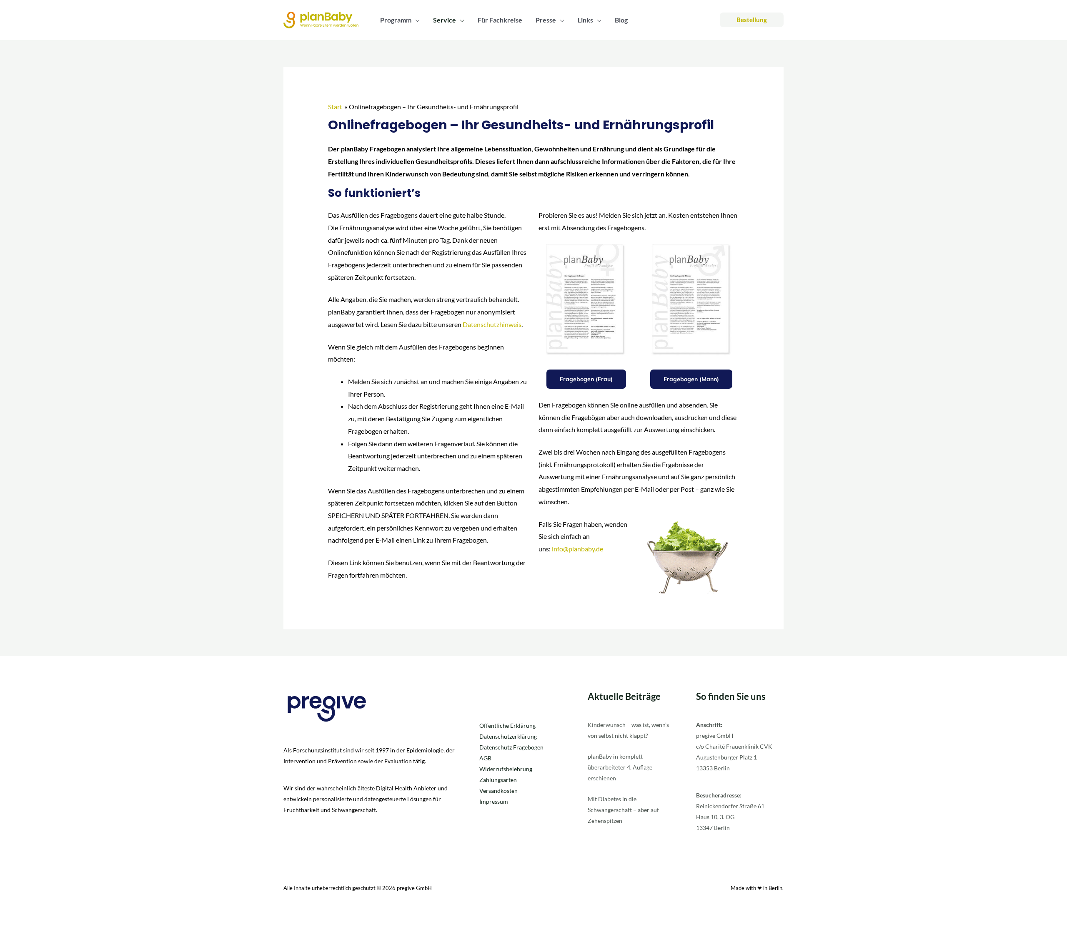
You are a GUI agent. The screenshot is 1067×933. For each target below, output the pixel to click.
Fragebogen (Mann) (691, 379)
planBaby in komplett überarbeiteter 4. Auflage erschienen (620, 767)
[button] (415, 20)
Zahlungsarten (498, 779)
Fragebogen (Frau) (586, 379)
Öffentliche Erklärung (507, 725)
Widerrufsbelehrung (505, 768)
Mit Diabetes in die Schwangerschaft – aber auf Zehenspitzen (623, 809)
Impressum (493, 801)
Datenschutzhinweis (492, 324)
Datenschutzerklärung (508, 736)
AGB (485, 758)
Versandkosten (498, 790)
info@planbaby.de (577, 549)
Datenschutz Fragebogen (511, 747)
